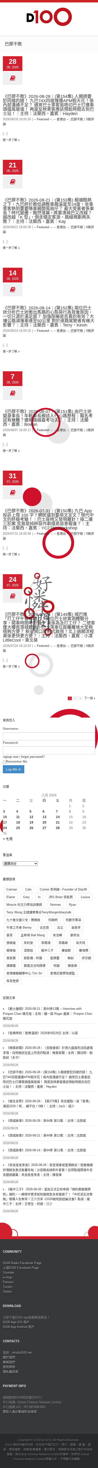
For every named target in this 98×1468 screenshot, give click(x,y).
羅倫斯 (66, 950)
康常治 (74, 935)
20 (44, 822)
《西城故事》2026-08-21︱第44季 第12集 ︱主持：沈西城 (46, 1135)
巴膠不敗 (77, 119)
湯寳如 (28, 950)
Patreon (8, 1282)
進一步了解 (10, 140)
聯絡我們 (9, 1362)
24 (5, 828)
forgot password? (32, 757)
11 (18, 817)
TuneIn (7, 1287)
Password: (10, 742)
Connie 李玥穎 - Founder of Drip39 (63, 889)
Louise (85, 897)
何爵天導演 (73, 920)
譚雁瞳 (11, 965)
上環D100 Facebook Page (21, 1268)
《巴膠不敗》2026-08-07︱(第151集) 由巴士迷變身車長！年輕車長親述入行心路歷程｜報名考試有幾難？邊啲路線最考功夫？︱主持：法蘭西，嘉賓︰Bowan (48, 418)
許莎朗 (86, 958)
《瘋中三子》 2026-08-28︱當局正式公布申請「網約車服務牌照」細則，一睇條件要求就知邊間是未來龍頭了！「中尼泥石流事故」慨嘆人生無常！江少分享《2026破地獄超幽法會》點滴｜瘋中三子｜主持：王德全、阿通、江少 (48, 1196)
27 (44, 828)
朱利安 (28, 943)
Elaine (10, 897)
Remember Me (16, 761)
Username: (11, 728)
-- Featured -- (43, 119)
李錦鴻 (45, 943)
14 (58, 817)
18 (18, 822)
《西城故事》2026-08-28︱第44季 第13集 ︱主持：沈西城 (46, 1120)
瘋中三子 (47, 950)
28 (58, 828)
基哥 (9, 935)
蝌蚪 (71, 958)
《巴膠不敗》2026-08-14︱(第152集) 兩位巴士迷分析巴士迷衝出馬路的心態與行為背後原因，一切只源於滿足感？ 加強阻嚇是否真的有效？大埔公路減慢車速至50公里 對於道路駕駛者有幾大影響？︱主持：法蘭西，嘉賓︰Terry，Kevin (48, 316)
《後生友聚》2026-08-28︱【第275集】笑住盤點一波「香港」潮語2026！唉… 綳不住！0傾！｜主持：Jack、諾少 (47, 1103)
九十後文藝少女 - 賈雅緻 (23, 920)
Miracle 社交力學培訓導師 (24, 904)
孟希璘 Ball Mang (33, 935)
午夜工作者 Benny (19, 927)
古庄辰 (44, 927)
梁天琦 (80, 943)
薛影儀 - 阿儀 (33, 958)
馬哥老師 (12, 981)
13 (44, 817)
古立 (60, 927)
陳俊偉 (72, 965)
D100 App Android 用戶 (18, 1327)
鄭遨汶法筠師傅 (34, 965)
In (39, 897)
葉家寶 (11, 958)
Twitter (7, 1291)
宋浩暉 (57, 935)
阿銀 (57, 965)
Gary (26, 897)
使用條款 (9, 1367)
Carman (11, 889)
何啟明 (53, 920)
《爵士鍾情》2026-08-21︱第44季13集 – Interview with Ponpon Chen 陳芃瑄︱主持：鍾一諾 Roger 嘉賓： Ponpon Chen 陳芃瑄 (47, 1013)
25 (18, 828)
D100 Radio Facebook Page (22, 1263)
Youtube (8, 1272)
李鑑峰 (63, 943)
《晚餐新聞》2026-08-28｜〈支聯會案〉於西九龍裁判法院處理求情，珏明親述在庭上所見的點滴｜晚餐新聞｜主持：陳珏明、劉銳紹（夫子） (48, 1052)
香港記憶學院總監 (62, 973)
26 (31, 828)
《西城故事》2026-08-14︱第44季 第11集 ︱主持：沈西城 (46, 1150)
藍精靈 (54, 958)
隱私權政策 (10, 1371)
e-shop (7, 1277)
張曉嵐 (11, 943)
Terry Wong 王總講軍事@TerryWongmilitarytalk (38, 912)
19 (31, 822)
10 (5, 817)
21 (58, 822)
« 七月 (8, 839)
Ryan (72, 904)
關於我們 (9, 1357)
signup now (10, 757)
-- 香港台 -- (61, 119)
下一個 (88, 698)
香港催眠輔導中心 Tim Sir (24, 973)
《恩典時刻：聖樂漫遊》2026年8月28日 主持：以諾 (42, 1033)
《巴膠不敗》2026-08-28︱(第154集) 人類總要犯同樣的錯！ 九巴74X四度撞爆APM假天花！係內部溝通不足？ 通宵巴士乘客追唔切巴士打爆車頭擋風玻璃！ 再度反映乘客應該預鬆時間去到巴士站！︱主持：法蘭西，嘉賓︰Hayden (48, 105)
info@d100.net (22, 1352)
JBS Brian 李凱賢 (61, 897)
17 (5, 822)
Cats (28, 889)
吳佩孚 (76, 927)
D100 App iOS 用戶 (16, 1322)
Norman (55, 904)
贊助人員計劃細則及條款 (20, 1411)
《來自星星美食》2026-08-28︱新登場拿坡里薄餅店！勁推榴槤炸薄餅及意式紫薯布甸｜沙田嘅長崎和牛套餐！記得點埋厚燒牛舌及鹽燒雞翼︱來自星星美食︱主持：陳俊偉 (48, 1169)
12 (31, 817)
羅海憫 (83, 950)
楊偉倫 (11, 950)
